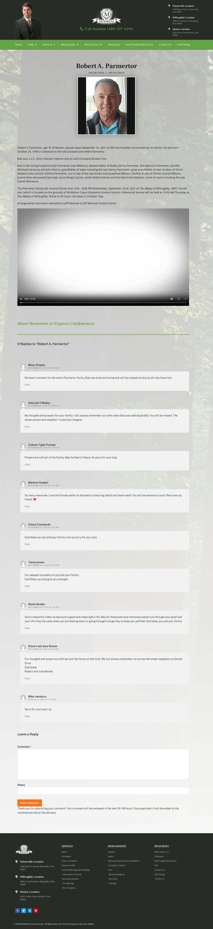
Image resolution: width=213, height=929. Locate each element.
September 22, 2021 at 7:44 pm (43, 607)
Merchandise (68, 44)
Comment (24, 746)
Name (21, 784)
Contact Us (165, 44)
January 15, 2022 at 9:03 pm (42, 699)
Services (47, 44)
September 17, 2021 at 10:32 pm (43, 406)
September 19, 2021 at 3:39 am (43, 485)
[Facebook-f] (17, 910)
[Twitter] (23, 910)
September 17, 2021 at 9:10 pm (43, 368)
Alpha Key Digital (86, 924)
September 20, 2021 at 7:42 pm (43, 565)
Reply (27, 385)
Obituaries (114, 44)
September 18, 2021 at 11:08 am (43, 448)
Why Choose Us (93, 44)
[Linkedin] (29, 910)
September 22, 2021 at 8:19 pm (43, 649)
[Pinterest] (35, 910)
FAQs (31, 44)
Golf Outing (183, 44)
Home (18, 44)
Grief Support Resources (139, 44)
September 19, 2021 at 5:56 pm (43, 527)
